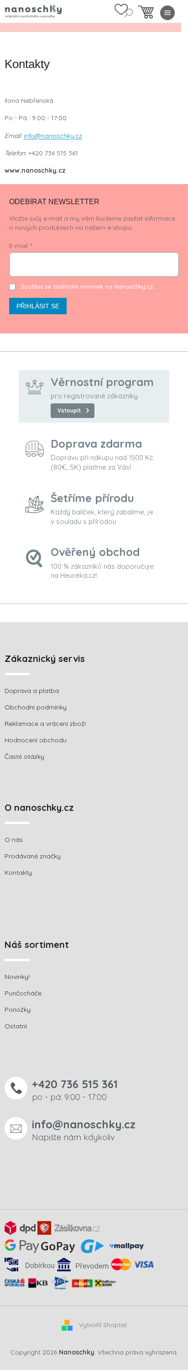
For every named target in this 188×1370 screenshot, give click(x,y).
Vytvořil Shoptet (103, 1325)
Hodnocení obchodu (36, 740)
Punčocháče (23, 993)
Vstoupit (69, 410)
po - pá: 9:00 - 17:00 (75, 1089)
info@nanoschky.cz (53, 136)
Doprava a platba (32, 691)
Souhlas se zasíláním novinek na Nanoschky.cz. (87, 286)
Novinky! (17, 977)
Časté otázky (24, 756)
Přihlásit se (37, 306)
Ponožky (18, 1009)
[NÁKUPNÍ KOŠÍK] (146, 14)
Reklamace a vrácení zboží (45, 723)
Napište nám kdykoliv (84, 1130)
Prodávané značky (33, 856)
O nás (14, 840)
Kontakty (18, 872)
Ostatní (16, 1026)
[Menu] (167, 13)
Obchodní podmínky (36, 707)
